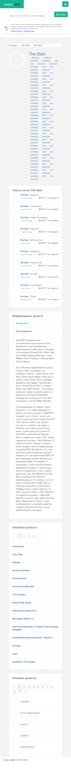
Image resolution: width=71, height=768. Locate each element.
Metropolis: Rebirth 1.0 (23, 618)
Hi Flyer (34, 273)
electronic (46, 75)
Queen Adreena (27, 746)
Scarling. (24, 724)
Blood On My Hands (21, 602)
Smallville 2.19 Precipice (23, 661)
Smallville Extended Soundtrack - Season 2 (32, 637)
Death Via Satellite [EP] (23, 586)
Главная (13, 45)
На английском (24, 331)
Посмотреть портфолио (22, 31)
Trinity (33, 296)
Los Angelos (36, 285)
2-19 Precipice (19, 594)
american (34, 75)
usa (51, 176)
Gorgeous (35, 251)
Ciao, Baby (17, 554)
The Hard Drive (19, 578)
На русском (22, 323)
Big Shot (34, 194)
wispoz (12, 4)
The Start (25, 45)
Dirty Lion (35, 228)
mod (44, 176)
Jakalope (24, 735)
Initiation (16, 562)
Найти (62, 14)
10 (20, 691)
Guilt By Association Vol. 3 (24, 610)
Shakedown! (18, 546)
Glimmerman (36, 240)
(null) (14, 653)
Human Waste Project (30, 712)
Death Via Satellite (39, 217)
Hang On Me (36, 262)
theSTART (24, 701)
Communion (36, 206)
